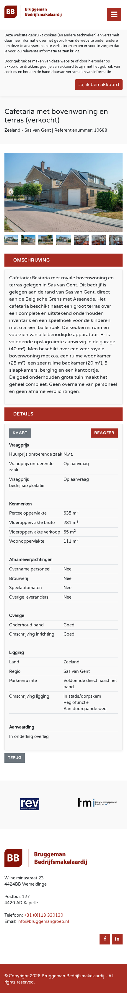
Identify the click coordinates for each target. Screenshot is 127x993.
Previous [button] (11, 192)
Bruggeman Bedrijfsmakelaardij (73, 976)
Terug (14, 757)
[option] (63, 192)
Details (23, 414)
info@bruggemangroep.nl (43, 921)
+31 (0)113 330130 (43, 915)
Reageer (104, 433)
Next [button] (116, 192)
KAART (20, 433)
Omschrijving (31, 260)
